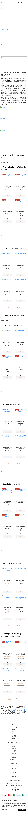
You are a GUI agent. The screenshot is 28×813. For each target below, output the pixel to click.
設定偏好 (4, 810)
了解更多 (11, 806)
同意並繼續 (22, 810)
